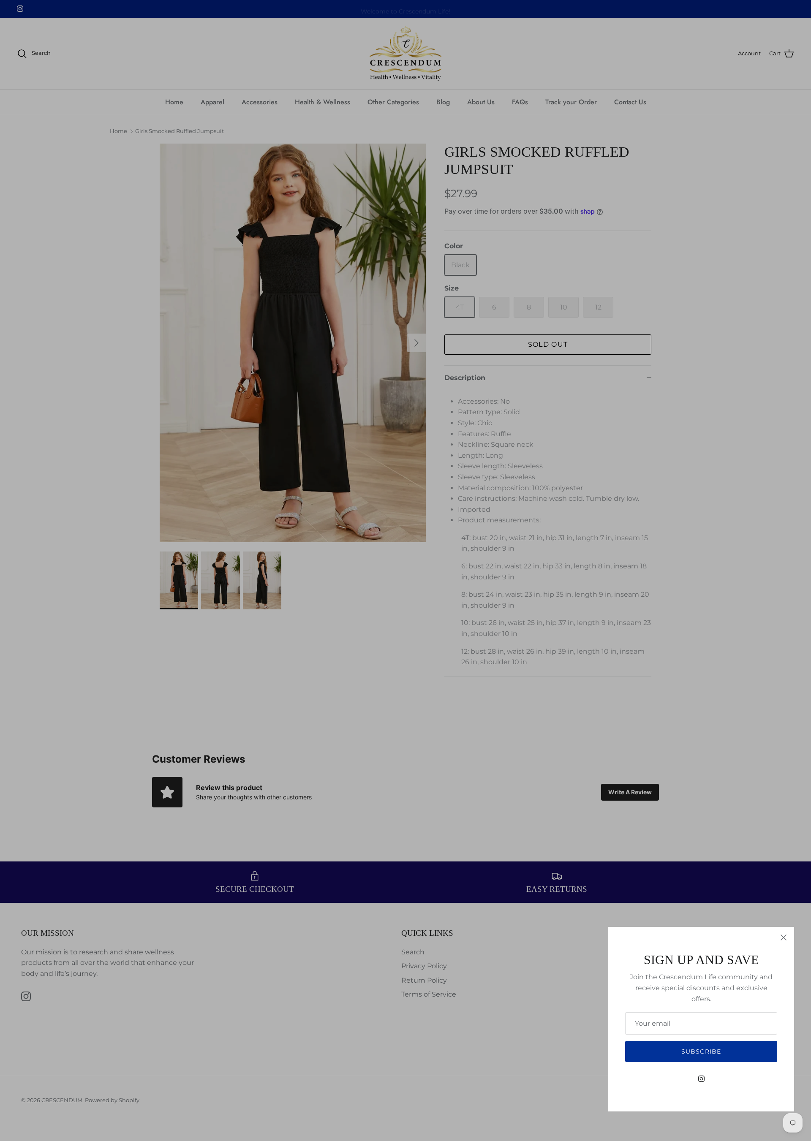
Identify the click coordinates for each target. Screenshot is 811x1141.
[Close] (783, 937)
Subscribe (701, 1051)
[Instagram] (701, 1079)
